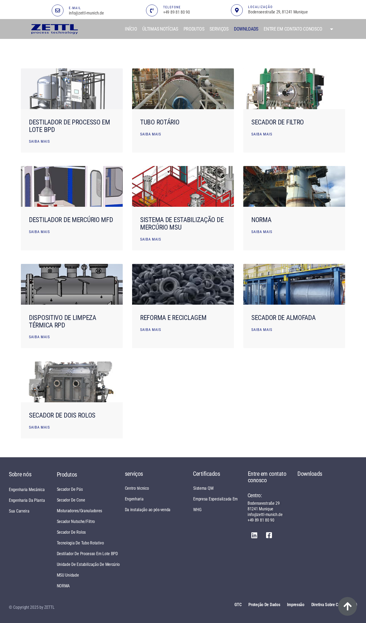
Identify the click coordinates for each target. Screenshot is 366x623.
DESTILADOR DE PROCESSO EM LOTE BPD (69, 126)
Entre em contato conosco (293, 29)
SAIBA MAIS (39, 141)
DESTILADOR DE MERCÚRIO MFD (71, 220)
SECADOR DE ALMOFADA (283, 318)
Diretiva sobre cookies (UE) (334, 604)
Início (131, 29)
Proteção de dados (264, 604)
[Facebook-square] (269, 535)
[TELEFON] (152, 10)
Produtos (194, 29)
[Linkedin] (254, 535)
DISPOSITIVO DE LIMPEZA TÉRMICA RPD (62, 321)
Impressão (295, 604)
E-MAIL (75, 8)
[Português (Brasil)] (330, 29)
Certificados (206, 473)
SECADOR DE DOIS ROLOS (62, 415)
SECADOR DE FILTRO (277, 122)
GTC (237, 604)
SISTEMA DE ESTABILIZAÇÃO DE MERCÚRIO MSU (181, 223)
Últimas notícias (160, 29)
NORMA (261, 220)
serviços (219, 29)
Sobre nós (20, 474)
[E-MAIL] (58, 10)
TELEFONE (172, 7)
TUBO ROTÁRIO (160, 122)
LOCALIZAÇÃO (260, 7)
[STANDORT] (237, 10)
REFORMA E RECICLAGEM (173, 318)
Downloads (246, 29)
